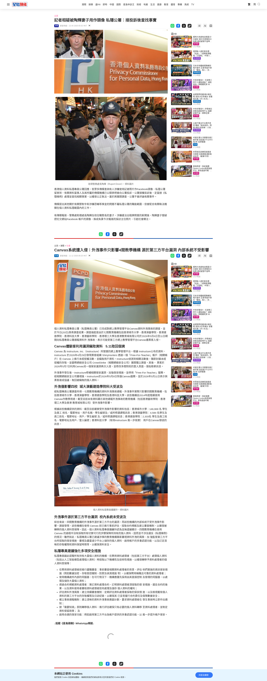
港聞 (62, 246)
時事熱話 (197, 72)
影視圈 (196, 44)
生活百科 (197, 58)
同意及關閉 (203, 675)
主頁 (56, 16)
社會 (195, 144)
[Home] (20, 4)
